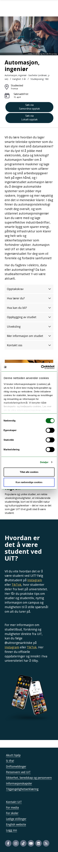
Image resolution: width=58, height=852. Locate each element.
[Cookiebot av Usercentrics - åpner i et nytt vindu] (41, 367)
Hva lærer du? (16, 298)
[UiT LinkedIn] (38, 843)
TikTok (16, 584)
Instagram (34, 580)
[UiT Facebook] (8, 843)
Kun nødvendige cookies (29, 482)
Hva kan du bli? (17, 308)
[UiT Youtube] (31, 843)
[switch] (50, 430)
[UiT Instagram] (16, 843)
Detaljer (44, 462)
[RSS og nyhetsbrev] (46, 843)
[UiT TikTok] (23, 843)
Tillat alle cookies (29, 472)
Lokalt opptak (29, 117)
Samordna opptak (29, 106)
